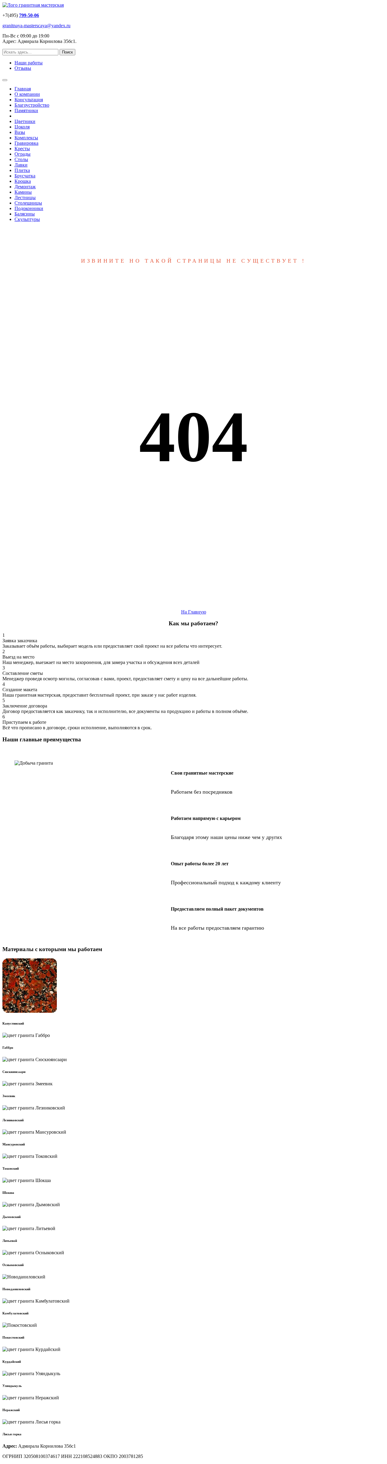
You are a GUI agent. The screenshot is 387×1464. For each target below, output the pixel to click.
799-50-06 (29, 15)
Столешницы (28, 203)
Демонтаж (25, 186)
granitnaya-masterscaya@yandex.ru (36, 25)
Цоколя (22, 126)
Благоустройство (32, 105)
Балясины (25, 213)
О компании (27, 94)
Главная (23, 88)
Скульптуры (27, 219)
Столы (21, 159)
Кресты (22, 148)
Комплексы (26, 137)
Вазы (20, 132)
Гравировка (26, 143)
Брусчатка (25, 175)
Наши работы (29, 62)
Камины (23, 192)
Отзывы (23, 68)
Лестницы (25, 197)
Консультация (29, 99)
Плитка (22, 170)
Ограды (23, 154)
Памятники (26, 110)
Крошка (23, 181)
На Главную (193, 611)
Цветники (25, 121)
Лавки (21, 164)
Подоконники (29, 208)
